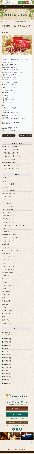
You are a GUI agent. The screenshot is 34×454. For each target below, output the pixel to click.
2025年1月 (7, 335)
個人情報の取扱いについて (20, 449)
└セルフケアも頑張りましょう (11, 190)
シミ (3, 263)
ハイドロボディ (7, 276)
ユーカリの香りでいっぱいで (11, 169)
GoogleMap (11, 422)
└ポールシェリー (7, 200)
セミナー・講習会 (7, 272)
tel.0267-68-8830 (17, 402)
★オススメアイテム (8, 222)
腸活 (3, 317)
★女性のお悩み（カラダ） (10, 238)
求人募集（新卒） (7, 313)
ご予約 (26, 2)
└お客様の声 (6, 181)
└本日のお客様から (8, 219)
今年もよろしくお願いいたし (11, 150)
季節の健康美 (6, 301)
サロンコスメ (6, 260)
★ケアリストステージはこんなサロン (13, 225)
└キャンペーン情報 (8, 184)
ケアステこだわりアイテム (10, 250)
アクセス (25, 6)
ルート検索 (22, 422)
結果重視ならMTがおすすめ (10, 162)
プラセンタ (5, 282)
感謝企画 (5, 304)
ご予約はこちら (18, 408)
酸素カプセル (6, 320)
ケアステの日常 (7, 253)
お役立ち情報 (6, 244)
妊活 (3, 298)
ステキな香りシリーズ (9, 269)
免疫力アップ (6, 288)
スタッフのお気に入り (9, 266)
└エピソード (6, 177)
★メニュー (5, 228)
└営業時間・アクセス (8, 215)
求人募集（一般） (7, 310)
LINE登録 (20, 2)
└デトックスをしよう (8, 193)
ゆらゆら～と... (25, 135)
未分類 (4, 307)
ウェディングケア (7, 241)
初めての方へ (8, 6)
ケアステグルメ (7, 247)
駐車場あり (24, 425)
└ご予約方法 (6, 187)
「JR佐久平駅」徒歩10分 (13, 425)
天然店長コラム (7, 295)
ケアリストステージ (8, 257)
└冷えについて (6, 212)
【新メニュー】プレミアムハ (11, 165)
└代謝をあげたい (7, 209)
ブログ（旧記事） (7, 285)
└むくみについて (7, 203)
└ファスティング (7, 196)
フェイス (5, 279)
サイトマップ (11, 449)
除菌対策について (7, 323)
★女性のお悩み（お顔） (9, 234)
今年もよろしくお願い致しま (11, 146)
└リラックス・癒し (8, 206)
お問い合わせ (18, 414)
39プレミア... (8, 135)
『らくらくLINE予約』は (9, 159)
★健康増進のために (8, 231)
